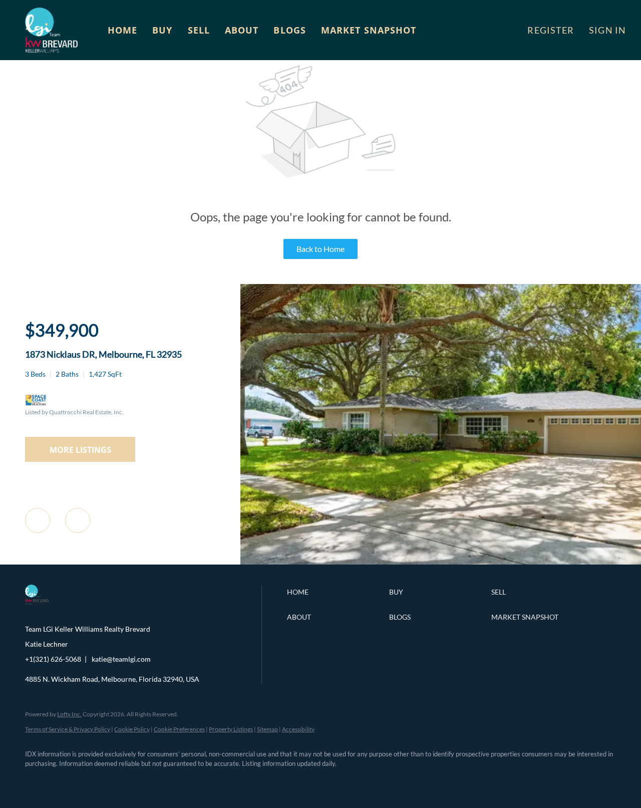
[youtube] (153, 781)
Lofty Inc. (69, 714)
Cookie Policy (132, 729)
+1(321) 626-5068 (53, 659)
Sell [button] (199, 30)
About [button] (242, 30)
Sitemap (267, 729)
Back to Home (320, 248)
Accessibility (298, 729)
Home (122, 30)
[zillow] (95, 781)
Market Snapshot (369, 30)
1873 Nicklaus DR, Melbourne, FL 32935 (103, 354)
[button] (51, 30)
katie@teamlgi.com (121, 659)
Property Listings (231, 729)
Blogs (289, 30)
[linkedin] (66, 781)
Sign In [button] (607, 30)
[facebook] (37, 781)
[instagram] (124, 781)
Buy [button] (162, 30)
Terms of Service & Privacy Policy (67, 729)
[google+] (182, 781)
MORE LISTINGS (80, 449)
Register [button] (550, 30)
